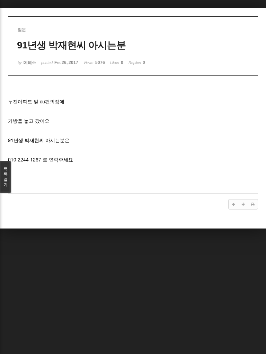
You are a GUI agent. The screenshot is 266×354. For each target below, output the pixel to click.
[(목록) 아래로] (243, 204)
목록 (5, 177)
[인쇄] (253, 204)
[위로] (233, 204)
